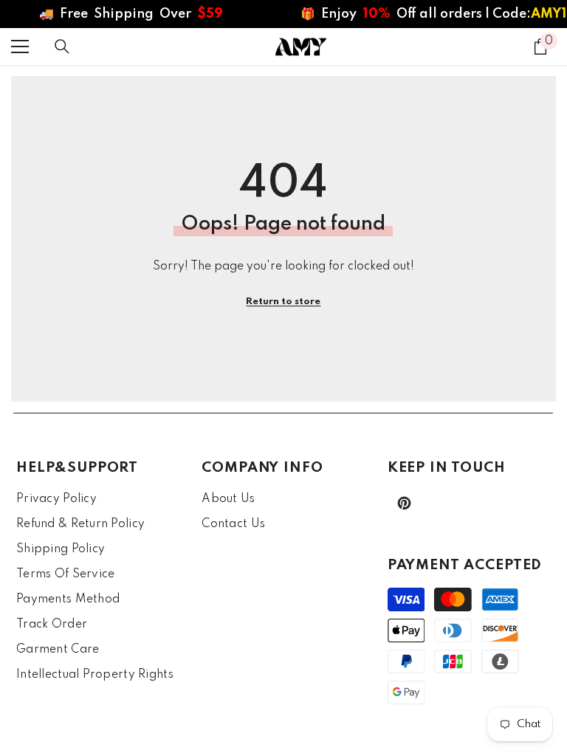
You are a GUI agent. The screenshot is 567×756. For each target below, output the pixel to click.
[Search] (62, 46)
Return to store (283, 301)
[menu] (20, 46)
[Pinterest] (404, 503)
